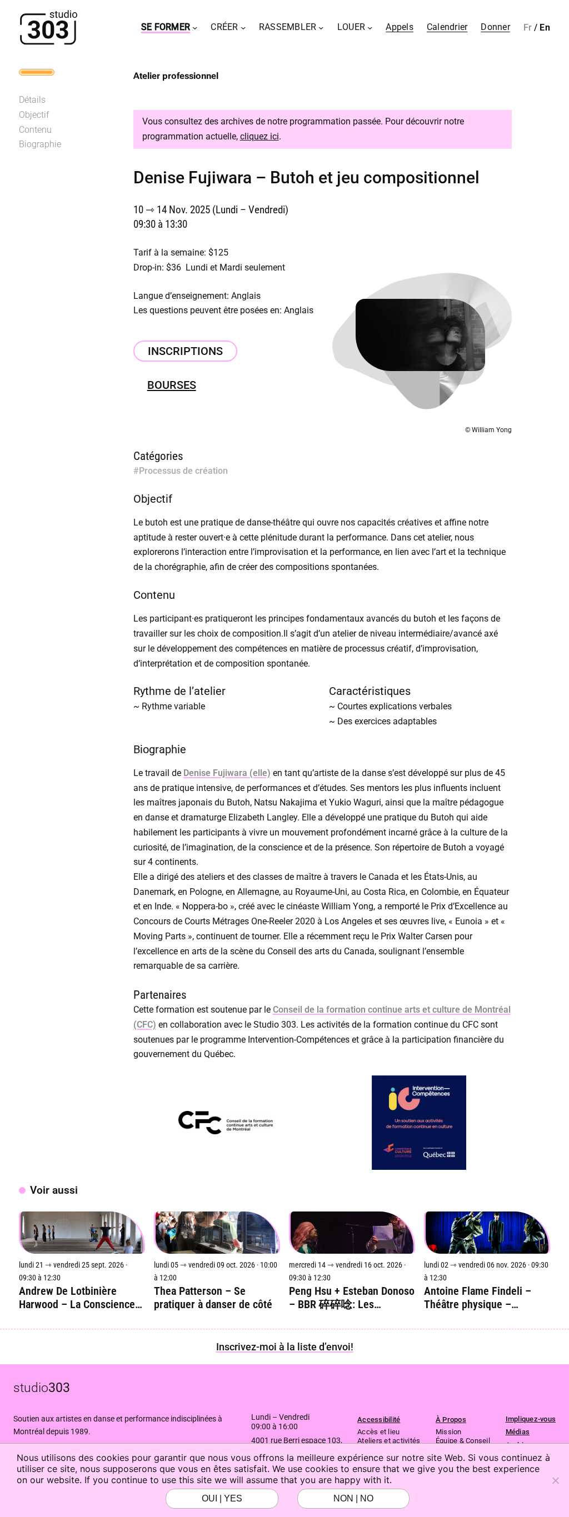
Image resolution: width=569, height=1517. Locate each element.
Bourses (171, 385)
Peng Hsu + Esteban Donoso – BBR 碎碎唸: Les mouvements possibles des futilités (352, 1297)
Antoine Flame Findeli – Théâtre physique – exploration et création (477, 1297)
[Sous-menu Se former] (194, 27)
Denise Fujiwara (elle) (227, 773)
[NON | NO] (555, 1480)
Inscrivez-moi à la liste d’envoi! (284, 1347)
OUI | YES (222, 1498)
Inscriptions (185, 351)
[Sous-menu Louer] (369, 27)
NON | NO (353, 1498)
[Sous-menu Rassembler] (320, 27)
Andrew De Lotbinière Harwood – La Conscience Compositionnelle (77, 1297)
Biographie (40, 144)
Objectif (34, 114)
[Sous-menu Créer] (243, 27)
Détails (32, 99)
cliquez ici (259, 136)
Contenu (35, 129)
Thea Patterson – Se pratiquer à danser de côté (213, 1297)
